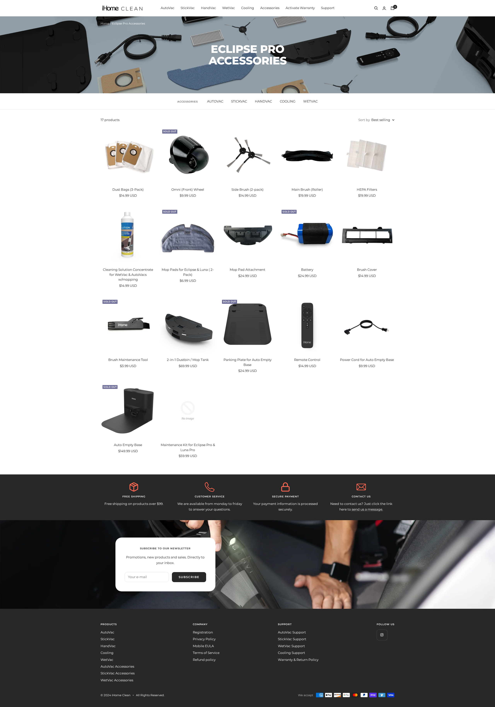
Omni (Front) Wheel (187, 189)
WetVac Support (291, 646)
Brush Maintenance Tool (128, 360)
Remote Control (307, 360)
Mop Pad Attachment (247, 270)
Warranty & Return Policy (298, 660)
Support (328, 8)
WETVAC (310, 101)
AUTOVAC (215, 101)
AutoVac (167, 8)
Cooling (247, 8)
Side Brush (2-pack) (247, 189)
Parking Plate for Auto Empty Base (247, 362)
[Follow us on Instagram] (382, 635)
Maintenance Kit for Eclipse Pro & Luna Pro (188, 447)
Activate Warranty (300, 8)
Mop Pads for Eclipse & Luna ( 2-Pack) (188, 272)
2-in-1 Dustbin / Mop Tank (188, 360)
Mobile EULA (203, 646)
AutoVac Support (292, 632)
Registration (203, 632)
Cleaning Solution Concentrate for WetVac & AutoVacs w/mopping (128, 274)
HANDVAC (263, 101)
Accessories (269, 8)
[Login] (384, 8)
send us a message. (367, 509)
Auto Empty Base (128, 445)
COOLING (287, 101)
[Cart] (392, 8)
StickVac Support (292, 639)
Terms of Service (206, 653)
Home (105, 23)
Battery (307, 270)
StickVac (188, 8)
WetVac (228, 8)
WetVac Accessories (117, 680)
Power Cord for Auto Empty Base (367, 360)
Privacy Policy (204, 639)
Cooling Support (291, 653)
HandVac (208, 8)
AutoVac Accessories (117, 666)
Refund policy (204, 660)
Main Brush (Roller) (307, 189)
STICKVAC (239, 101)
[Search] (376, 8)
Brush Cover (367, 270)
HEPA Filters (367, 189)
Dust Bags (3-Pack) (128, 189)
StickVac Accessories (118, 673)
